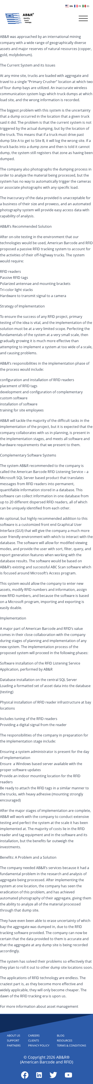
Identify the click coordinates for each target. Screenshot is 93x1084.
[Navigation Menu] (83, 18)
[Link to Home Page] (19, 18)
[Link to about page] (25, 1075)
